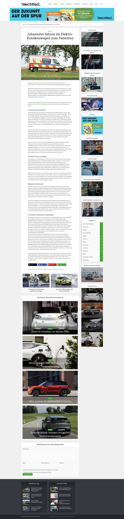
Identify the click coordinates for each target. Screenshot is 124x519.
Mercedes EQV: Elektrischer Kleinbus (37, 501)
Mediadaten (71, 516)
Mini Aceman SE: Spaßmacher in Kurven (50, 401)
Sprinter (56, 269)
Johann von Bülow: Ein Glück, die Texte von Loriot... (92, 62)
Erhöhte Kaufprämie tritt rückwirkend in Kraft (36, 496)
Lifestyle (85, 4)
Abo (96, 4)
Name (24, 463)
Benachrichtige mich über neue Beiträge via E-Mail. (37, 472)
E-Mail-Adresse (45, 463)
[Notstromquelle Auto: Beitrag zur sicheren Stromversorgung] (50, 352)
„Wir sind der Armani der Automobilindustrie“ (65, 507)
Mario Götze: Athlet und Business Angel (92, 84)
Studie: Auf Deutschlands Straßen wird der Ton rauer (92, 325)
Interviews (77, 4)
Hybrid (62, 4)
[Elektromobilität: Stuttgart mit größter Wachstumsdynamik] (50, 422)
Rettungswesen (49, 269)
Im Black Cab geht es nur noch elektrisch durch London (92, 276)
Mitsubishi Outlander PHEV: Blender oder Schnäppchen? (36, 489)
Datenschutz (65, 516)
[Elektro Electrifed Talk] (92, 104)
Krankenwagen (33, 269)
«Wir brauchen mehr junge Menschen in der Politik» (92, 188)
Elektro (56, 4)
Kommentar (26, 449)
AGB (61, 516)
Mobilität (69, 4)
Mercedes (40, 269)
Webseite (61, 463)
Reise (91, 4)
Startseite (25, 24)
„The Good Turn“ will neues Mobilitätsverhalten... (64, 502)
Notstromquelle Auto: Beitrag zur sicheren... (92, 339)
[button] (32, 264)
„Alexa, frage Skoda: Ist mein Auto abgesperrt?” (65, 488)
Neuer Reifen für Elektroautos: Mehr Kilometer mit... (92, 39)
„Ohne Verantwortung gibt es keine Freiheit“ (65, 495)
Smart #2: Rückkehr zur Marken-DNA (50, 331)
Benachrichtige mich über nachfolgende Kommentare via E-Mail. (41, 470)
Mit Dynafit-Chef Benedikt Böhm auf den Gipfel (92, 168)
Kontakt (57, 516)
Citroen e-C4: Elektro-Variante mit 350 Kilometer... (36, 508)
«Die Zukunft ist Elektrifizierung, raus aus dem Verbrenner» (92, 209)
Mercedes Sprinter (38, 104)
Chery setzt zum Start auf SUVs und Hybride (92, 310)
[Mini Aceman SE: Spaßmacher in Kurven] (50, 387)
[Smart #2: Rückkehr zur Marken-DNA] (50, 317)
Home (50, 4)
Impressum (52, 516)
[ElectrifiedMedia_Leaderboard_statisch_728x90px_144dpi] (62, 14)
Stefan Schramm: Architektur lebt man (92, 147)
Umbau (62, 269)
